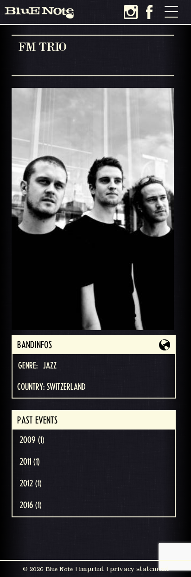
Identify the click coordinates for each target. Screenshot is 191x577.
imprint (91, 568)
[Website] (164, 344)
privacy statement (139, 568)
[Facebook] (149, 12)
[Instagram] (131, 12)
